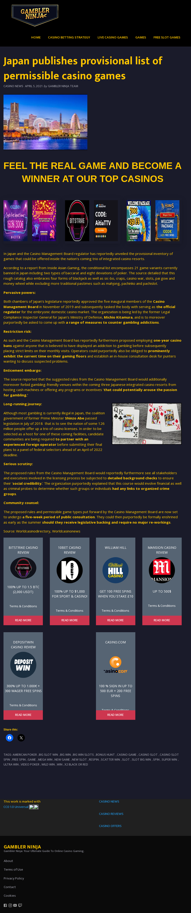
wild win (48, 764)
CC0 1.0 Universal (16, 807)
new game (62, 759)
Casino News (13, 86)
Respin (94, 759)
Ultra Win (11, 764)
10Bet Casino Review (69, 550)
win (59, 764)
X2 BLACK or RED (76, 764)
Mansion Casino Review (162, 550)
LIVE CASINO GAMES (113, 37)
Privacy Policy (14, 878)
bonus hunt (105, 754)
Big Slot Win (48, 754)
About (8, 861)
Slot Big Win (141, 759)
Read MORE (23, 620)
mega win (45, 759)
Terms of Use (13, 869)
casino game (126, 754)
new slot (79, 759)
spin (156, 759)
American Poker (25, 754)
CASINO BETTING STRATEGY (69, 37)
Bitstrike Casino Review (23, 550)
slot (126, 759)
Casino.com (115, 642)
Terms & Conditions (23, 606)
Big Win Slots (83, 754)
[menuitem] (35, 37)
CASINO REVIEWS (111, 814)
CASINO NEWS (109, 801)
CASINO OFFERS (110, 826)
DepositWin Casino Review (23, 644)
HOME (36, 37)
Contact (10, 887)
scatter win (110, 759)
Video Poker (30, 764)
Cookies (10, 896)
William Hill (115, 547)
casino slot (148, 754)
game (32, 759)
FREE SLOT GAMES (166, 37)
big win (65, 754)
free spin (19, 759)
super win (169, 759)
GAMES (140, 37)
